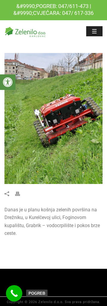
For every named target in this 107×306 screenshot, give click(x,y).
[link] (7, 82)
